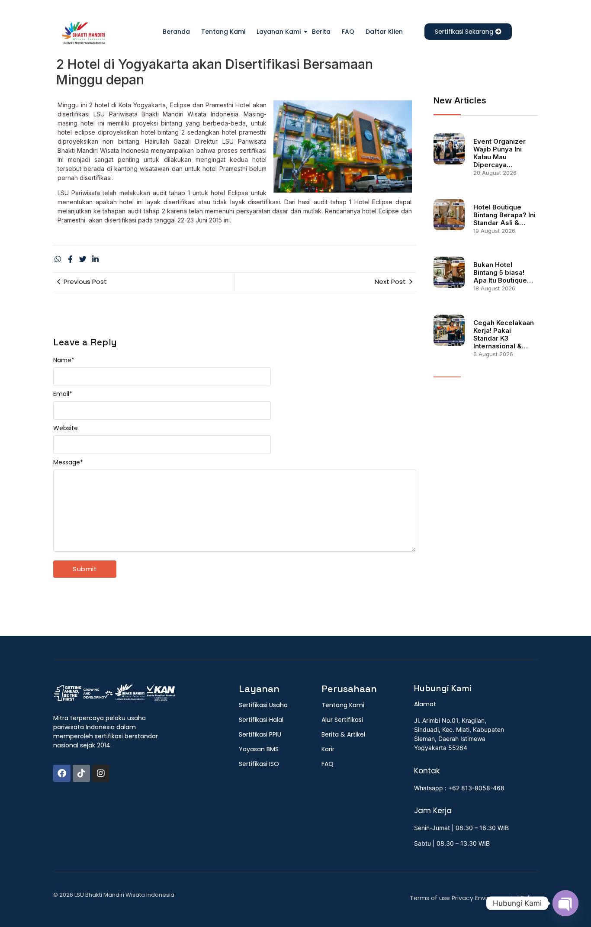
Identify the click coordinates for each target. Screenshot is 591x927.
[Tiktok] (81, 773)
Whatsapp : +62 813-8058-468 (459, 788)
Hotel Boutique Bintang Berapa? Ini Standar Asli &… (504, 215)
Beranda (176, 31)
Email (62, 394)
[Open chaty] (565, 903)
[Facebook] (62, 773)
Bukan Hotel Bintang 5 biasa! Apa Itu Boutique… (503, 272)
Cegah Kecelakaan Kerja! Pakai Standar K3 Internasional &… (503, 334)
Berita (321, 31)
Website (65, 428)
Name (63, 360)
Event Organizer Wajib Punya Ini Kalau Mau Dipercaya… (499, 153)
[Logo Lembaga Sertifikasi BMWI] (83, 35)
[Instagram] (100, 773)
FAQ (348, 31)
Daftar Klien (384, 31)
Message (68, 462)
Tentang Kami (223, 31)
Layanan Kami (279, 31)
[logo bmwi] (114, 693)
